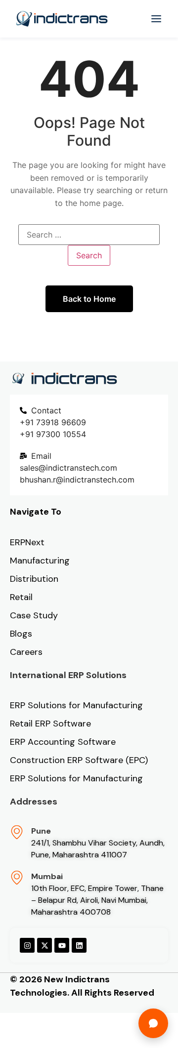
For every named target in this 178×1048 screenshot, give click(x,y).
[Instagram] (27, 945)
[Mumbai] (17, 878)
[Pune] (17, 832)
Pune (41, 831)
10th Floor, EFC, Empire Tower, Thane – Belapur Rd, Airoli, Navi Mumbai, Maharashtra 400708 (97, 900)
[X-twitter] (44, 945)
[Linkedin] (79, 945)
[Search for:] (89, 234)
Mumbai (47, 876)
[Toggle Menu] (156, 19)
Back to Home (89, 299)
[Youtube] (61, 945)
